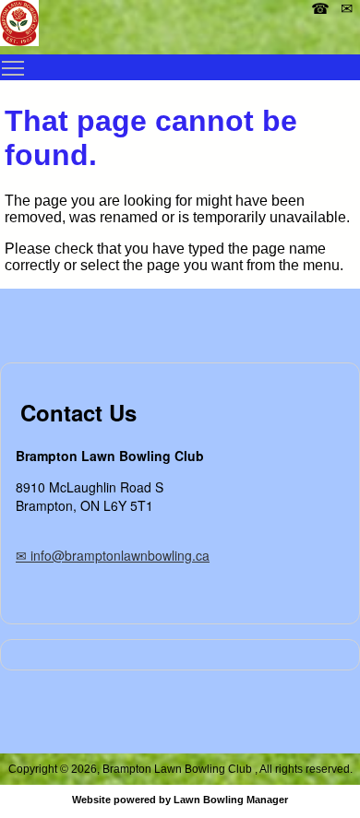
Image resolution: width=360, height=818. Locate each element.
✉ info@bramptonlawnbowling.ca (113, 555)
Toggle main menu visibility (13, 67)
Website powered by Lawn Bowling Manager (180, 799)
